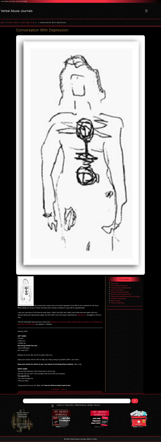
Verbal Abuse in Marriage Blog (20, 22)
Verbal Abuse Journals (17, 11)
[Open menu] (146, 11)
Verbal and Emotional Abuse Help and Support (125, 296)
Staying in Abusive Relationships (121, 288)
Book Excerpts (115, 300)
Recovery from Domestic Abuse (121, 294)
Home (2, 22)
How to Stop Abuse (117, 290)
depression (81, 315)
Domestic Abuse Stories (118, 298)
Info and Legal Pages (117, 303)
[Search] (134, 401)
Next (63, 389)
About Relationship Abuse (119, 285)
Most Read (114, 283)
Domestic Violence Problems (120, 292)
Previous (56, 389)
